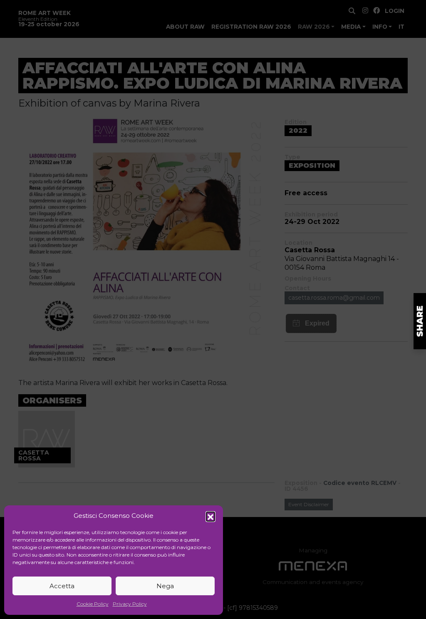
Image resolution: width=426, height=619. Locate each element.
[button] (210, 516)
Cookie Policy (93, 604)
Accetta (62, 586)
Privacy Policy (130, 604)
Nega (165, 586)
